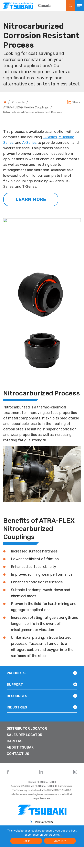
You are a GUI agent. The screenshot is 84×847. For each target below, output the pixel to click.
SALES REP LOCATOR (24, 735)
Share (76, 102)
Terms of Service (44, 822)
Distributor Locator (27, 728)
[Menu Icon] (79, 5)
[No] (61, 836)
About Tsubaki (20, 747)
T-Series (50, 137)
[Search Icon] (70, 5)
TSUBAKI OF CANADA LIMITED (42, 782)
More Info (59, 841)
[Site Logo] (18, 5)
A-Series (29, 142)
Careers (14, 741)
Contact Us (18, 754)
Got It (26, 841)
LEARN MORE (30, 199)
